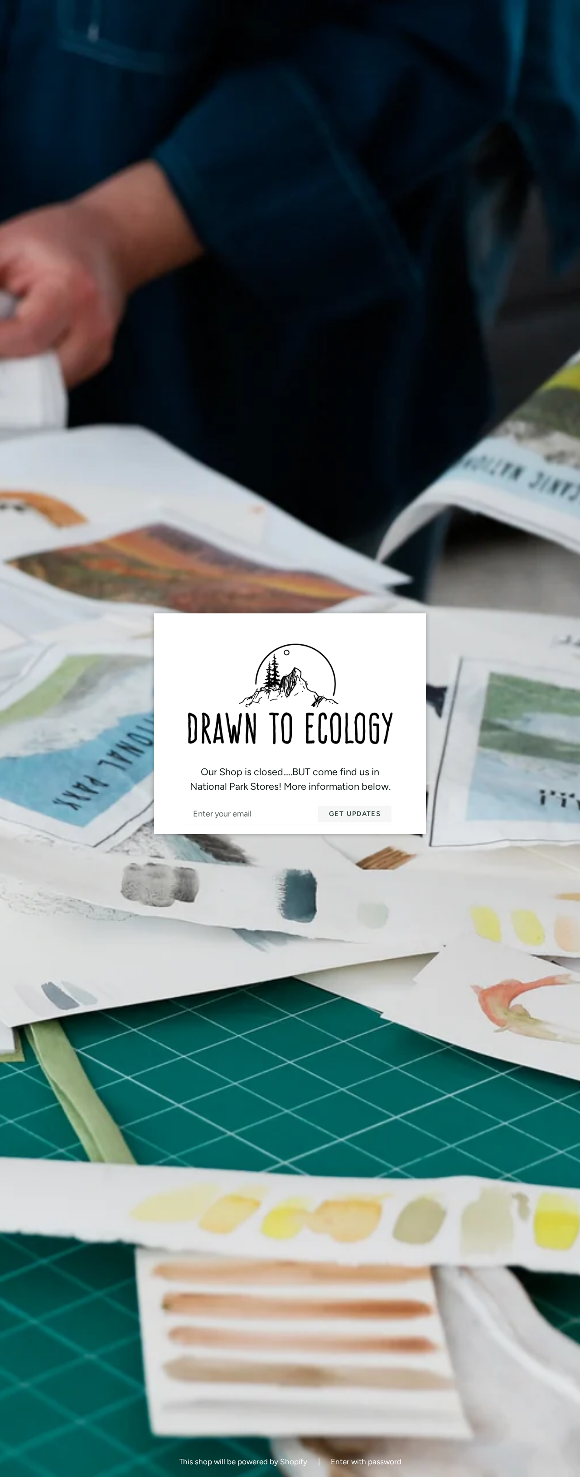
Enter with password (366, 1461)
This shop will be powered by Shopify (244, 1461)
